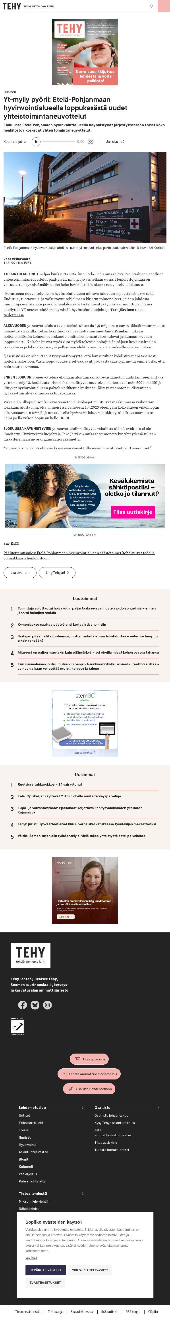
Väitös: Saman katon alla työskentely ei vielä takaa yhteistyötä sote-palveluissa (82, 836)
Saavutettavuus (82, 1312)
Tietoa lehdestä (33, 1193)
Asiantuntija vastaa (33, 1152)
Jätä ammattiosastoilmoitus (113, 1133)
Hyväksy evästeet (45, 1270)
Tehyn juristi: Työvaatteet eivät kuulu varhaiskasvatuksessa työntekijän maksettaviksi (87, 824)
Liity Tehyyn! (55, 572)
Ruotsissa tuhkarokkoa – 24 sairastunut (50, 784)
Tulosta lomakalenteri (112, 1149)
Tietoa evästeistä (27, 1312)
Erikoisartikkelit (31, 1122)
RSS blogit (133, 1312)
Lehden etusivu (32, 1107)
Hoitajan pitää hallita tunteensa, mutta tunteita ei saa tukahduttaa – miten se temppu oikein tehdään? (88, 638)
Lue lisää (31, 1257)
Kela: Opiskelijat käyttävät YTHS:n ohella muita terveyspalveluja (69, 796)
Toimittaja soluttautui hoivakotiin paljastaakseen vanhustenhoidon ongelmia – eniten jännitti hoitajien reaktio (87, 610)
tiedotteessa (14, 315)
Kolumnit (26, 1166)
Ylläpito (153, 1312)
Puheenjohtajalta (32, 1181)
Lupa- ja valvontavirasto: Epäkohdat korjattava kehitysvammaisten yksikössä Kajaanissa (80, 810)
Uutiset (24, 1115)
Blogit (24, 1159)
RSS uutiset (109, 1312)
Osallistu (102, 1107)
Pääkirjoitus (28, 1174)
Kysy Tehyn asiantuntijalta (115, 1122)
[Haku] (151, 6)
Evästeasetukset (45, 1282)
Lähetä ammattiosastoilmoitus (93, 1074)
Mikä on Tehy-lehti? (33, 1201)
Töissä (24, 1130)
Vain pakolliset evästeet (90, 1270)
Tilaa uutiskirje (94, 1059)
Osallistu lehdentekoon (94, 1089)
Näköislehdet (29, 1208)
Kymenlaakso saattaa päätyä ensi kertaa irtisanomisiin (62, 624)
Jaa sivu (112, 141)
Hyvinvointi (27, 1144)
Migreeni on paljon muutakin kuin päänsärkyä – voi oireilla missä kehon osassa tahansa (88, 652)
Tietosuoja (55, 1312)
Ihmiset (25, 1137)
